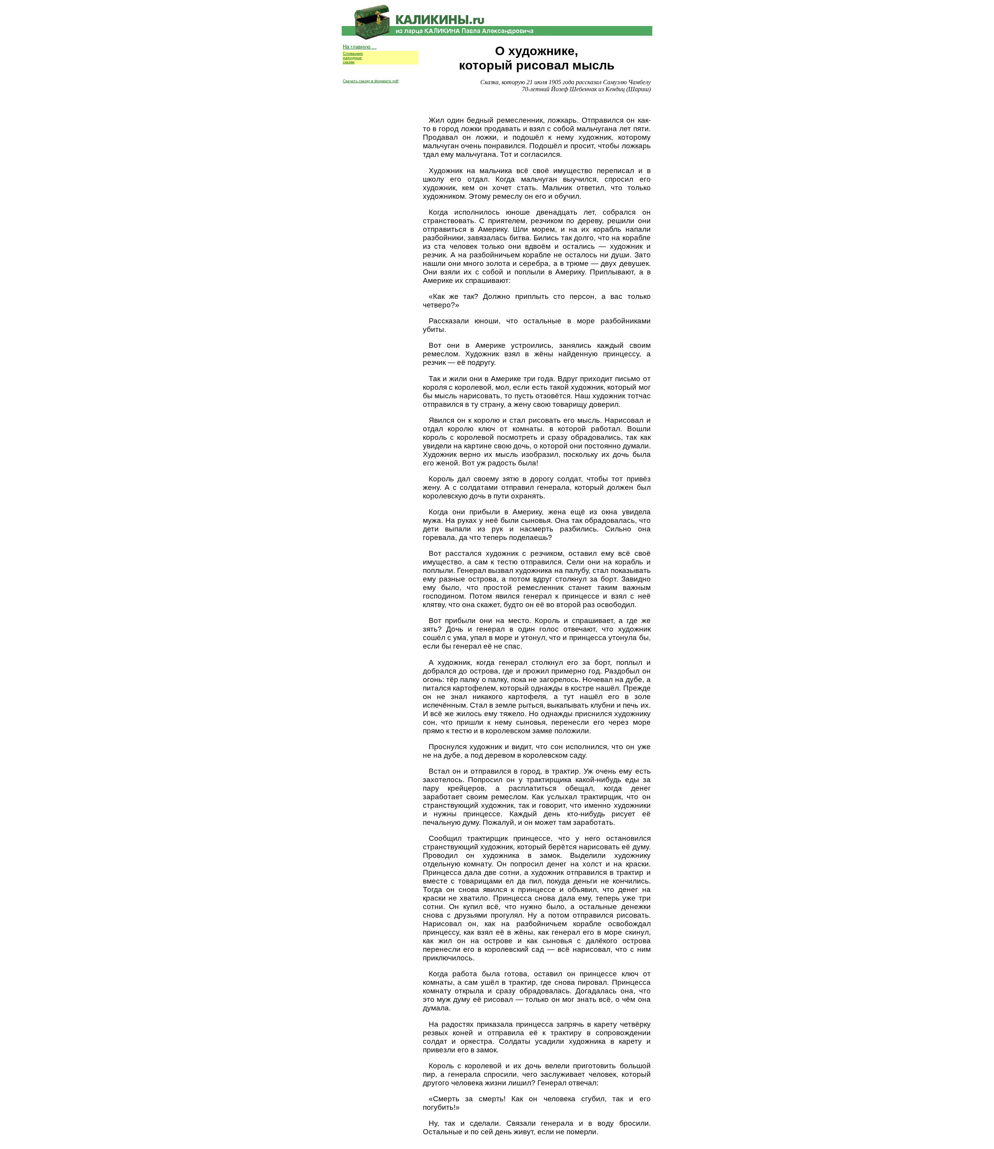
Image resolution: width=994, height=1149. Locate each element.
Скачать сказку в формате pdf (370, 81)
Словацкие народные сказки (353, 57)
